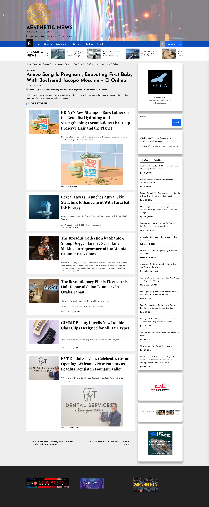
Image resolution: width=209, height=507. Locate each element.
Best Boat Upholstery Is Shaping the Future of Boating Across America (159, 167)
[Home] (29, 43)
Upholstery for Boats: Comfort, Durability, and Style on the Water (158, 265)
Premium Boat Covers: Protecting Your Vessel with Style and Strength (159, 279)
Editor (63, 186)
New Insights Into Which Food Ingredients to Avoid (159, 334)
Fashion (89, 44)
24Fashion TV (146, 146)
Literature (77, 44)
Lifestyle (48, 44)
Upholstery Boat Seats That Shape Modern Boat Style (158, 238)
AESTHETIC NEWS (49, 28)
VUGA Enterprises (159, 97)
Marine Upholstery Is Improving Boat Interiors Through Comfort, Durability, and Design (158, 210)
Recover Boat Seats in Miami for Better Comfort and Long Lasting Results (157, 224)
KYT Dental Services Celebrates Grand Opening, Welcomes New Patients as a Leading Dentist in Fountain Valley (95, 363)
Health (100, 44)
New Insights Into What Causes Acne (156, 346)
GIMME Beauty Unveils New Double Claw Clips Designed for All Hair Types (95, 325)
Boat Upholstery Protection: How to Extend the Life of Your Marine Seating (159, 293)
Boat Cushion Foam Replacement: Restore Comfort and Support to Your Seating (158, 306)
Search (143, 117)
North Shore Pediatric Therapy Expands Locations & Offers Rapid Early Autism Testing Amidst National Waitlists (157, 360)
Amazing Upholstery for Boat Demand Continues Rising (156, 181)
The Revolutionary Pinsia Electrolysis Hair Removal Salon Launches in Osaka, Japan (94, 287)
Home (37, 44)
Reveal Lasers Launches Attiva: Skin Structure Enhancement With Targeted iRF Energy (95, 202)
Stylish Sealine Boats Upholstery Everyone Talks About (158, 252)
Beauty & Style (62, 44)
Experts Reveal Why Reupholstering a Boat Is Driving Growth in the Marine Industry (160, 194)
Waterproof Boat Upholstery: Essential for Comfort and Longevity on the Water (158, 320)
